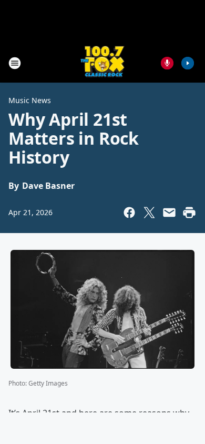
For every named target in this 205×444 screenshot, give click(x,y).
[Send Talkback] (167, 63)
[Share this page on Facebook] (129, 212)
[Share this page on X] (149, 212)
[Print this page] (189, 212)
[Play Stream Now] (187, 63)
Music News (29, 100)
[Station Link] (102, 63)
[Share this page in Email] (169, 212)
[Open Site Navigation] (14, 63)
